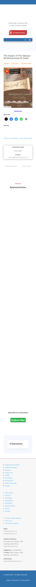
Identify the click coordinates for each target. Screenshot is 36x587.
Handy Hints (9, 480)
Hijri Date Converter (11, 523)
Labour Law (9, 473)
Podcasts (7, 63)
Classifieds (8, 503)
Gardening (8, 478)
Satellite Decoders (11, 467)
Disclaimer (15, 580)
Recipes (7, 511)
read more (12, 222)
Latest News (9, 493)
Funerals (8, 495)
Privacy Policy (25, 580)
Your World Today (26, 63)
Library (7, 508)
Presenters (15, 63)
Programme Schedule (12, 465)
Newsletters (9, 501)
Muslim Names (10, 506)
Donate (7, 486)
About (8, 580)
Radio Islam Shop (11, 483)
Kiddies (7, 475)
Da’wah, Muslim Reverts (13, 518)
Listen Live (8, 521)
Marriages (8, 498)
